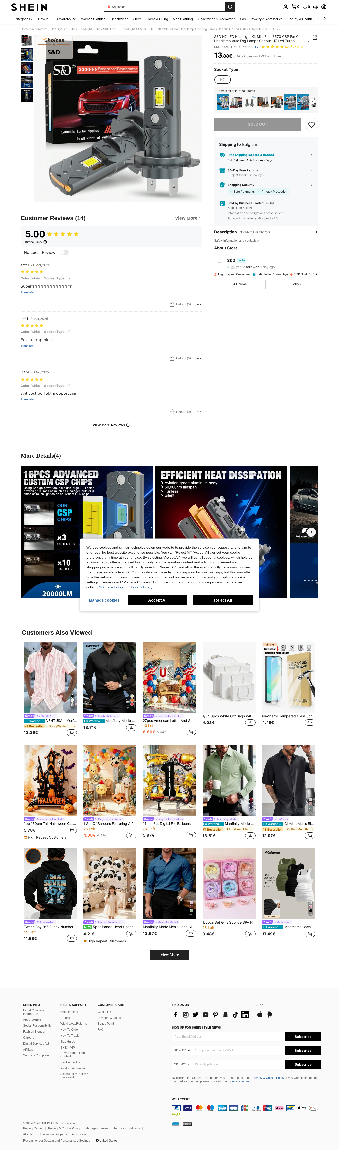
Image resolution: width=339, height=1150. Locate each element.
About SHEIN (32, 1019)
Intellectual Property (53, 1134)
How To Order (69, 1029)
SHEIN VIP (67, 1047)
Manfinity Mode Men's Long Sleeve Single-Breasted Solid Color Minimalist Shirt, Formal (169, 927)
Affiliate (28, 1049)
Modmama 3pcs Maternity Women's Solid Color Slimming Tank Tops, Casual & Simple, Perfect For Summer (289, 927)
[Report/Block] (199, 304)
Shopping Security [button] (241, 185)
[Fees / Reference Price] (234, 56)
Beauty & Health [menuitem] (299, 19)
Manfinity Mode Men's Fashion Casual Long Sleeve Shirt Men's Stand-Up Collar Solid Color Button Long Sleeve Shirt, (229, 824)
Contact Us (105, 1012)
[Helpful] (172, 304)
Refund (65, 1017)
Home (25, 29)
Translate (27, 292)
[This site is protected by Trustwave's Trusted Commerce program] (175, 1123)
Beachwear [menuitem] (119, 19)
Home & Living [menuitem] (157, 19)
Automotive (40, 29)
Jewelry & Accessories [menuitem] (266, 19)
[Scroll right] (324, 19)
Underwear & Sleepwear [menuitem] (216, 19)
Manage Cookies (96, 1128)
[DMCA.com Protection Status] (187, 1123)
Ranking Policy (70, 1062)
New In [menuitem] (43, 19)
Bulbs (71, 29)
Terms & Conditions (127, 1128)
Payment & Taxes (109, 1017)
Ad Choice (79, 1134)
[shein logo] (29, 7)
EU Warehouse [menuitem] (65, 19)
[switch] (64, 252)
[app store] (259, 1017)
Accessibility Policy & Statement (74, 1075)
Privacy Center (33, 1128)
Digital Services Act (36, 1043)
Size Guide (67, 1041)
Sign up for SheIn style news (196, 1027)
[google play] (269, 1017)
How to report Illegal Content (73, 1054)
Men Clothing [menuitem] (183, 19)
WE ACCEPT (181, 1099)
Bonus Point (106, 1023)
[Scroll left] (318, 19)
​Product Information (73, 1068)
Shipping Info (69, 1012)
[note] (46, 837)
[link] (295, 7)
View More (169, 955)
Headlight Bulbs (89, 29)
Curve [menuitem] (137, 19)
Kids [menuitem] (242, 19)
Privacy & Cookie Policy (268, 1078)
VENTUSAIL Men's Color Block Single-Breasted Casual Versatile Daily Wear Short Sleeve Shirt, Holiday (51, 721)
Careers (28, 1037)
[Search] (230, 7)
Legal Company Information (34, 1012)
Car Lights (58, 29)
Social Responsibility (37, 1025)
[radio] (222, 79)
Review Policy (33, 242)
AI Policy (29, 1134)
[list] (211, 1014)
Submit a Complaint (36, 1055)
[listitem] (223, 102)
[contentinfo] (246, 1111)
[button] (315, 7)
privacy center (239, 1081)
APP (259, 1005)
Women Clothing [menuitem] (93, 19)
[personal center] (286, 7)
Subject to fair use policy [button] (245, 175)
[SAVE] (311, 124)
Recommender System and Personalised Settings (56, 1140)
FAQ (100, 1029)
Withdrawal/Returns (73, 1023)
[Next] (311, 532)
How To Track (69, 1035)
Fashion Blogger (34, 1031)
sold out (257, 124)
